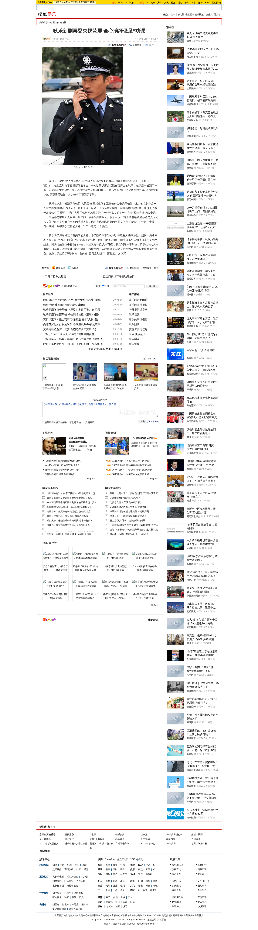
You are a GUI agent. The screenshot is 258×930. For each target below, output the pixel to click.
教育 (132, 881)
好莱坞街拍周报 (67, 474)
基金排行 (202, 865)
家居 (115, 874)
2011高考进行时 (174, 834)
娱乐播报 (57, 869)
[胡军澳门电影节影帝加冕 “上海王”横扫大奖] (145, 583)
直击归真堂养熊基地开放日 (119, 276)
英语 (155, 881)
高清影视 (68, 869)
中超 (148, 865)
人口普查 (195, 839)
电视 (52, 22)
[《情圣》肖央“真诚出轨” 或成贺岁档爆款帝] (85, 583)
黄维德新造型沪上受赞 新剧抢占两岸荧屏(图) (69, 329)
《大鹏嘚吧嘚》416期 (142, 438)
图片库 (84, 904)
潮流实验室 (72, 876)
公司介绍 (166, 915)
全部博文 (199, 915)
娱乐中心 (44, 859)
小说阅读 (202, 906)
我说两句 (216, 2)
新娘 (115, 881)
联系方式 (126, 915)
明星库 (56, 904)
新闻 (100, 865)
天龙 (100, 902)
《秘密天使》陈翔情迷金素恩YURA (62, 460)
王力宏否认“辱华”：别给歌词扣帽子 (127, 520)
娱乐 (131, 2)
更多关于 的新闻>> (105, 348)
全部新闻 (188, 915)
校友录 (153, 890)
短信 (117, 902)
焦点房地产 (84, 2)
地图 (117, 906)
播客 (180, 2)
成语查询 (176, 874)
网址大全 (176, 890)
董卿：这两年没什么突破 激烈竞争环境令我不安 (134, 493)
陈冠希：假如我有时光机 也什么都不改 (129, 534)
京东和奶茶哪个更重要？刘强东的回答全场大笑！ (72, 502)
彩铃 (125, 902)
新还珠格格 (45, 839)
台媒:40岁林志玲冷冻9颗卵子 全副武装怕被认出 (134, 529)
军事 (108, 865)
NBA (140, 865)
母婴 (108, 881)
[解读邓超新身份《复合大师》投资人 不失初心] (115, 583)
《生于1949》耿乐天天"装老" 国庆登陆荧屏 (68, 334)
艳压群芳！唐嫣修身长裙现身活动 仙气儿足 (68, 511)
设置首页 (58, 915)
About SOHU (153, 915)
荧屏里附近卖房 (138, 309)
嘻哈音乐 (57, 897)
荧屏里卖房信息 (138, 329)
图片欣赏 (202, 885)
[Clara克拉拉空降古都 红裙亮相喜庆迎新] (145, 556)
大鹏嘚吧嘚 (58, 876)
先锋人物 (80, 881)
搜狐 (57, 2)
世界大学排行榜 (199, 843)
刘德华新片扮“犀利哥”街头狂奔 (125, 498)
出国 (140, 881)
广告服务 (105, 915)
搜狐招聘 (94, 915)
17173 (74, 2)
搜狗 (92, 2)
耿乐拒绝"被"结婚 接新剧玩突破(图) (64, 304)
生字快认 (176, 906)
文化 (132, 885)
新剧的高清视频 (138, 319)
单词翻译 (202, 890)
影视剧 (149, 874)
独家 (66, 897)
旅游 (100, 885)
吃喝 (122, 885)
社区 (78, 869)
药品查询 (202, 869)
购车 (108, 874)
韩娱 (74, 897)
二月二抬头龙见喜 (55, 276)
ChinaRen (65, 2)
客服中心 (116, 915)
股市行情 (176, 881)
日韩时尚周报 (51, 474)
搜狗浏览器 (177, 897)
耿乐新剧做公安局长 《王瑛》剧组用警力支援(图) (72, 309)
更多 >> (91, 479)
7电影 (93, 834)
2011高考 (171, 843)
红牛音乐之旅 (177, 14)
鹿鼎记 (109, 902)
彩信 (132, 902)
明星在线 (57, 881)
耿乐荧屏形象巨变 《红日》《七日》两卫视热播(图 (73, 343)
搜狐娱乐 (43, 22)
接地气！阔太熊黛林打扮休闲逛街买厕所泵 (68, 525)
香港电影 (78, 893)
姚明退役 (69, 839)
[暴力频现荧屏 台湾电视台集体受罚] (85, 372)
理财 (115, 869)
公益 (115, 865)
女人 (166, 2)
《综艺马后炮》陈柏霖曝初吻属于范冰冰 (130, 465)
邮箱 (115, 897)
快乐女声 (119, 834)
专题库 (75, 904)
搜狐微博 (60, 268)
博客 (193, 2)
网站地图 (177, 915)
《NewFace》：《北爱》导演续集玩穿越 (131, 469)
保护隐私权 (139, 915)
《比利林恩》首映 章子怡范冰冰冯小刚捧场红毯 (71, 493)
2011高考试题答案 (48, 843)
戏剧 (84, 865)
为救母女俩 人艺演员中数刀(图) (125, 502)
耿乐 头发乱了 (137, 334)
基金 (122, 869)
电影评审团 (58, 885)
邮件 (187, 2)
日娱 (81, 897)
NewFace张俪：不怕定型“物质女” (62, 465)
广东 (130, 897)
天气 (108, 885)
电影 (62, 865)
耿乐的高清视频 (138, 304)
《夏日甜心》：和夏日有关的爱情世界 (129, 474)
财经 (100, 869)
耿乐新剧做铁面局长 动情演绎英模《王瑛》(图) (71, 314)
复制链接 (137, 45)
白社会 (75, 268)
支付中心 (83, 915)
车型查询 (202, 897)
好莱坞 (67, 893)
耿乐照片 (134, 324)
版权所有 (161, 919)
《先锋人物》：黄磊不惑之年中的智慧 (129, 460)
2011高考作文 (148, 843)
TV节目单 (177, 902)
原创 (148, 885)
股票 (108, 869)
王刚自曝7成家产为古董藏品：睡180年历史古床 (134, 525)
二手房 (123, 874)
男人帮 (217, 14)
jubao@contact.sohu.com (141, 923)
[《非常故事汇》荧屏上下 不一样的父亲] (54, 372)
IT (147, 2)
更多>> (154, 605)
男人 (122, 890)
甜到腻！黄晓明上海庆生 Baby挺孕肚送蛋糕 (69, 534)
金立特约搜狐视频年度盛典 (199, 14)
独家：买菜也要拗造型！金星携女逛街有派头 (69, 498)
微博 (200, 2)
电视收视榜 (72, 885)
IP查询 (201, 874)
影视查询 (176, 869)
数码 (108, 890)
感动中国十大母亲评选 (76, 843)
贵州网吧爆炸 (122, 843)
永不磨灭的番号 (47, 834)
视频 (173, 2)
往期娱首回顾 (76, 909)
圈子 (108, 897)
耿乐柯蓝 (134, 339)
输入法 (109, 906)
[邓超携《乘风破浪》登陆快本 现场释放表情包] (85, 556)
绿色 (155, 885)
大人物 (84, 876)
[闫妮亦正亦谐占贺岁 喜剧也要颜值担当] (55, 583)
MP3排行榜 (203, 881)
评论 (122, 865)
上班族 (144, 834)
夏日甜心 (69, 834)
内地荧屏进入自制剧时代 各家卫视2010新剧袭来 (71, 324)
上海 (123, 897)
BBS (207, 2)
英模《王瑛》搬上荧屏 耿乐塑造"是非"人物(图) (70, 319)
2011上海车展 (97, 839)
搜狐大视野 (197, 834)
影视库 (65, 904)
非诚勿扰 (170, 839)
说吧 (125, 906)
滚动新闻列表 (59, 909)
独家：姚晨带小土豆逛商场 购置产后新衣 (67, 516)
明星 (55, 865)
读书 (140, 885)
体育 (120, 2)
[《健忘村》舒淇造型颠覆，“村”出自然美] (115, 556)
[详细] (89, 449)
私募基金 (119, 839)
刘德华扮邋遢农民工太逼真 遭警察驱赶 (129, 507)
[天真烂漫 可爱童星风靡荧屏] (146, 372)
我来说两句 (99, 399)
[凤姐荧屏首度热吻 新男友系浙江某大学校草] (115, 372)
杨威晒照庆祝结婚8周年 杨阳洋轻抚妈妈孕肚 (69, 507)
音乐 (77, 865)
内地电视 (61, 22)
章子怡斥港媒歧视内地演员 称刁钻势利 (129, 511)
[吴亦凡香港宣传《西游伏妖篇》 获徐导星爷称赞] (55, 556)
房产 (159, 2)
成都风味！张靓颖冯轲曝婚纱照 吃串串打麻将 (70, 520)
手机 (115, 890)
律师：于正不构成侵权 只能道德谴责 (128, 516)
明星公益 (57, 893)
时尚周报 (68, 881)
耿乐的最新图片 (138, 299)
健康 (115, 885)
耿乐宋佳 (134, 343)
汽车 (153, 2)
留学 (148, 881)
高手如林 (145, 839)
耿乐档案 (134, 314)
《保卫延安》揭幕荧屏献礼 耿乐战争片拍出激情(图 (73, 339)
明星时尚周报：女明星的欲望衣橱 (62, 469)
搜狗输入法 (177, 865)
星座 (122, 881)
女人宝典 (202, 902)
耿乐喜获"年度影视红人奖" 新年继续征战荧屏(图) (72, 299)
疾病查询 (176, 885)
